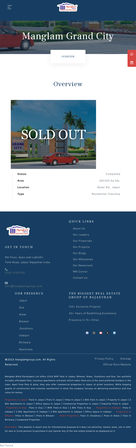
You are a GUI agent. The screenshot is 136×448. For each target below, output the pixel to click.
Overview (68, 56)
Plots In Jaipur (54, 399)
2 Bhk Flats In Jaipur (94, 399)
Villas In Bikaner (24, 415)
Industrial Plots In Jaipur (115, 403)
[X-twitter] (107, 333)
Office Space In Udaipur (98, 411)
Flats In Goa (36, 407)
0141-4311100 (15, 272)
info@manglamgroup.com (23, 286)
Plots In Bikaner (45, 415)
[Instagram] (94, 333)
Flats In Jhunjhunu (90, 415)
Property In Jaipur (117, 399)
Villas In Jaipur (73, 399)
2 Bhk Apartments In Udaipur (32, 411)
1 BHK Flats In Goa (56, 407)
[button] (132, 54)
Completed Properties (28, 419)
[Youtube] (101, 333)
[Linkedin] (114, 333)
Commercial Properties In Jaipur (81, 403)
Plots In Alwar (112, 415)
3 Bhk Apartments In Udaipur (67, 411)
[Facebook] (87, 333)
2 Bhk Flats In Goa (80, 407)
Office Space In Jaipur (48, 403)
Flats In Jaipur (36, 399)
